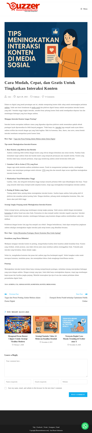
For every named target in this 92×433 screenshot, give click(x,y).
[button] (85, 426)
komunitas (8, 213)
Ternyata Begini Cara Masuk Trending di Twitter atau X (74, 339)
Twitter (46, 427)
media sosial (36, 107)
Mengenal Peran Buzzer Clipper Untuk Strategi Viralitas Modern (18, 339)
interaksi (58, 127)
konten (43, 284)
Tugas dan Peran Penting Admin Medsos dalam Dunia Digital (34, 139)
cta (16, 284)
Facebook (39, 427)
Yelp (34, 427)
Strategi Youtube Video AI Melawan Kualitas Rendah (46, 337)
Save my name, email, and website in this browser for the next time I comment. (35, 388)
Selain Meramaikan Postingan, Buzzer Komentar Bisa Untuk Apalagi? (37, 233)
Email (57, 427)
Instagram (52, 427)
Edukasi (36, 97)
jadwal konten (24, 284)
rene (9, 97)
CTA (43, 170)
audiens (7, 107)
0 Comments (50, 97)
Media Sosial (51, 284)
